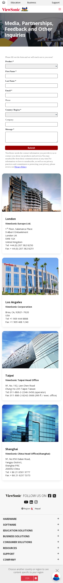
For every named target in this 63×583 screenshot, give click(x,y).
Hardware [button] (10, 519)
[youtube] (27, 502)
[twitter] (55, 496)
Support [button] (9, 553)
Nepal (38, 508)
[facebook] (50, 496)
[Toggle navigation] (59, 9)
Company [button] (9, 559)
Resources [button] (10, 548)
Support (56, 2)
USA (27, 578)
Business (31, 2)
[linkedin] (32, 502)
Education (15, 2)
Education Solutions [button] (18, 530)
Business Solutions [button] (16, 536)
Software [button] (9, 524)
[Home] (3, 2)
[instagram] (36, 502)
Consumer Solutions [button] (17, 542)
